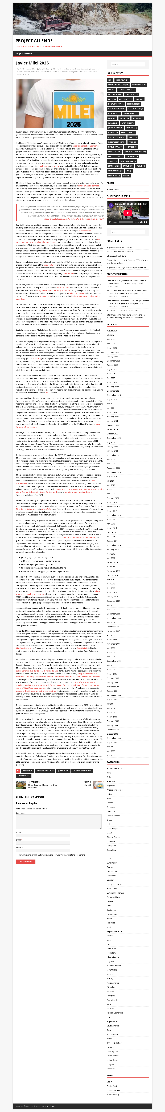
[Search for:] (128, 64)
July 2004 (110, 704)
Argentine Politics (45, 771)
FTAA (109, 905)
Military (110, 978)
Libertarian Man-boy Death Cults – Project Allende (128, 300)
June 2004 (111, 708)
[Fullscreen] (145, 222)
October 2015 (112, 532)
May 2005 (111, 669)
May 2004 (111, 712)
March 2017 (112, 511)
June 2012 (111, 558)
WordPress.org (113, 1094)
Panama (65, 71)
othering (37, 358)
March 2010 (112, 592)
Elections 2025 (135, 109)
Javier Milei (63, 771)
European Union (113, 897)
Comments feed (113, 1090)
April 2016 (111, 524)
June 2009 (111, 605)
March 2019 (112, 502)
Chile (111, 89)
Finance (20, 71)
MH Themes (51, 1106)
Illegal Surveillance (114, 931)
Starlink (128, 166)
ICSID (109, 927)
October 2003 (112, 734)
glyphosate (43, 166)
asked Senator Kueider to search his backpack (37, 671)
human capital (85, 230)
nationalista (46, 509)
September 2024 (114, 395)
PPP (108, 1017)
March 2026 (112, 348)
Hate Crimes (112, 914)
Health (109, 918)
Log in (109, 1082)
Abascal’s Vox (63, 287)
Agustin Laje (82, 648)
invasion (138, 118)
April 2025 (111, 378)
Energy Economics (82, 69)
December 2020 (113, 468)
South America (128, 161)
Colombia (111, 841)
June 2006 (111, 648)
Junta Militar (115, 128)
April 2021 (111, 463)
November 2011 (113, 562)
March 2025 (112, 382)
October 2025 (112, 365)
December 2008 (113, 614)
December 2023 (113, 425)
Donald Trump (115, 104)
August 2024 (112, 399)
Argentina (27, 771)
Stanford (113, 166)
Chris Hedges (112, 828)
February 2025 (113, 386)
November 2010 (113, 571)
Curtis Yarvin (112, 863)
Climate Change (59, 69)
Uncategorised (113, 1051)
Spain (109, 1030)
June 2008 (111, 622)
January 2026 (112, 356)
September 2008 (114, 618)
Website (19, 847)
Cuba (109, 858)
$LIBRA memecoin (114, 768)
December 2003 (113, 729)
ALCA (109, 777)
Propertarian (115, 156)
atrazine (55, 166)
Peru (109, 1004)
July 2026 (110, 335)
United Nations (113, 1055)
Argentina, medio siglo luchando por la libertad (126, 267)
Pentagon (131, 147)
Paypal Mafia (115, 147)
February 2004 (113, 721)
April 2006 (111, 656)
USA (129, 171)
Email (18, 840)
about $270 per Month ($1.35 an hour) (79, 537)
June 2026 (111, 339)
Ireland (112, 123)
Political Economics (84, 71)
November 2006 (113, 644)
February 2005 (113, 678)
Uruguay (110, 1064)
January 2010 (112, 596)
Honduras (111, 923)
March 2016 (112, 528)
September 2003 (114, 738)
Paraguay (73, 71)
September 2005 (114, 661)
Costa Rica (111, 850)
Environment (95, 69)
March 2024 (112, 412)
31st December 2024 (27, 69)
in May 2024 (45, 296)
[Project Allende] (82, 33)
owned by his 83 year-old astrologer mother (36, 691)
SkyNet (112, 161)
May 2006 (111, 652)
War (126, 176)
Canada (110, 802)
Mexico (110, 974)
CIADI (109, 833)
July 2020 (110, 481)
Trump (141, 166)
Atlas (48, 392)
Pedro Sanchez (113, 1000)
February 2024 (113, 416)
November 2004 (113, 687)
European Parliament (115, 893)
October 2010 (112, 575)
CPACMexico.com (23, 648)
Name (18, 832)
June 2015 (111, 536)
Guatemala (111, 910)
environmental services (88, 186)
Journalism (35, 71)
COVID (112, 99)
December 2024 (113, 391)
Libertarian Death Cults (116, 256)
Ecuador (110, 880)
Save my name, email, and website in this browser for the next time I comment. (52, 855)
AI (110, 80)
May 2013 (111, 554)
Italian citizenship (76, 293)
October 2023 (112, 434)
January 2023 (112, 446)
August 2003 (112, 742)
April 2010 (111, 588)
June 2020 (111, 485)
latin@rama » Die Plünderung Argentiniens (124, 315)
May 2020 (111, 489)
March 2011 (112, 566)
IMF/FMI (27, 71)
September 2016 (114, 515)
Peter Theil (114, 152)
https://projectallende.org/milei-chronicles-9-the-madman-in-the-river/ (74, 219)
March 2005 (112, 674)
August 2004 (112, 699)
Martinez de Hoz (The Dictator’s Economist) (125, 317)
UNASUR (110, 1047)
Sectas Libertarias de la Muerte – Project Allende (127, 290)
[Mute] (141, 222)
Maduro (113, 133)
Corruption (114, 94)
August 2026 (112, 331)
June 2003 (111, 751)
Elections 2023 (116, 109)
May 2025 (111, 373)
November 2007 (113, 631)
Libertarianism (45, 71)
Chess (109, 820)
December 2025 (113, 361)
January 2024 (112, 421)
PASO (132, 142)
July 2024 (110, 403)
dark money (68, 273)
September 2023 (114, 438)
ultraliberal (24, 776)
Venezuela (111, 1068)
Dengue (110, 867)
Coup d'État (131, 94)
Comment (20, 813)
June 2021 (111, 459)
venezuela (114, 176)
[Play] (110, 222)
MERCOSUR (112, 970)
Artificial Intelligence (115, 790)
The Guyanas (112, 1034)
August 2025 (112, 369)
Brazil (109, 798)
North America (113, 983)
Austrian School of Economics (86, 146)
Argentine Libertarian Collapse (119, 247)
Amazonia (111, 781)
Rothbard (132, 156)
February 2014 (113, 549)
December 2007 (113, 626)
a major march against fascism (79, 492)
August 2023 (112, 442)
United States (112, 1060)
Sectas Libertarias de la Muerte (120, 251)
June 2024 (111, 408)
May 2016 (111, 519)
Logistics (110, 961)
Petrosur (110, 1008)
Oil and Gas (56, 71)
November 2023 (113, 429)
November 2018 (113, 506)
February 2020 (113, 498)
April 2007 (111, 635)
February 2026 (113, 352)
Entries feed (112, 1086)
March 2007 (112, 639)
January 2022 (112, 451)
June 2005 (111, 665)
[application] (128, 213)
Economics (70, 69)
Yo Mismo (111, 310)
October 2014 (112, 541)
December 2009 (113, 601)
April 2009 (111, 609)
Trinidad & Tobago (115, 1043)
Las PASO (131, 128)
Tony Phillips (44, 69)
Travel (109, 1038)
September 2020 (114, 472)
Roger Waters (112, 1021)
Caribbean (111, 807)
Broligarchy (139, 85)
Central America (113, 815)
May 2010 (111, 584)
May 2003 (111, 755)
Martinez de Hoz (116, 137)
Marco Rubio (128, 133)
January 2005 (112, 682)
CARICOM (111, 811)
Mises (133, 137)
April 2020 (111, 493)
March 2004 (112, 717)
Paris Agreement (116, 142)
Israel (109, 944)
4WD (109, 773)
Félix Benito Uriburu (25, 509)
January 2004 (112, 725)
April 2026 (111, 343)
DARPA (139, 99)
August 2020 (112, 476)
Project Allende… (24, 53)
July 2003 (110, 746)
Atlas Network (50, 265)
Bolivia (109, 794)
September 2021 (114, 455)
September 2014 (114, 545)
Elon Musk (114, 113)
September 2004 (114, 695)
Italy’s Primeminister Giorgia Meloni (53, 290)
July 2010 (110, 579)
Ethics (112, 118)
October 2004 (112, 691)
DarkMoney (125, 99)
